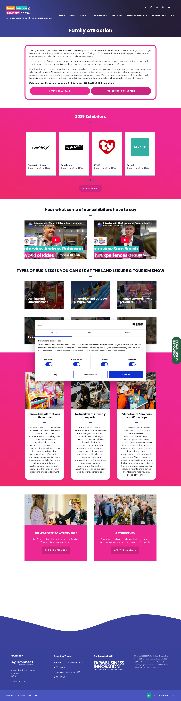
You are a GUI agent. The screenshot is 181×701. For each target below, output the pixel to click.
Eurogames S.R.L (36, 165)
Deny (55, 374)
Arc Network (20, 695)
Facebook (151, 7)
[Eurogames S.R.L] (41, 147)
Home (62, 15)
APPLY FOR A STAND (60, 91)
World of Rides (134, 165)
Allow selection (90, 374)
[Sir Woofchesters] (107, 147)
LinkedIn (163, 7)
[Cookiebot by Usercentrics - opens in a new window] (132, 325)
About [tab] (127, 333)
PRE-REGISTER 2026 (56, 550)
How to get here (18, 681)
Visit (73, 15)
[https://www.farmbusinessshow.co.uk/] (109, 669)
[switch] (76, 364)
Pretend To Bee (68, 165)
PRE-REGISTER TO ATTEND (121, 91)
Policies (9, 695)
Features (117, 15)
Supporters (159, 15)
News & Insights (137, 15)
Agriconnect (32, 695)
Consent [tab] (53, 333)
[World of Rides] (140, 147)
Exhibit (84, 15)
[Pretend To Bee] (74, 147)
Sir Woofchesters (103, 165)
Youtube (168, 7)
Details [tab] (91, 333)
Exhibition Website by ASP (164, 695)
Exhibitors (100, 15)
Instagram (157, 7)
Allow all (126, 374)
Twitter (145, 7)
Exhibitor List (90, 188)
